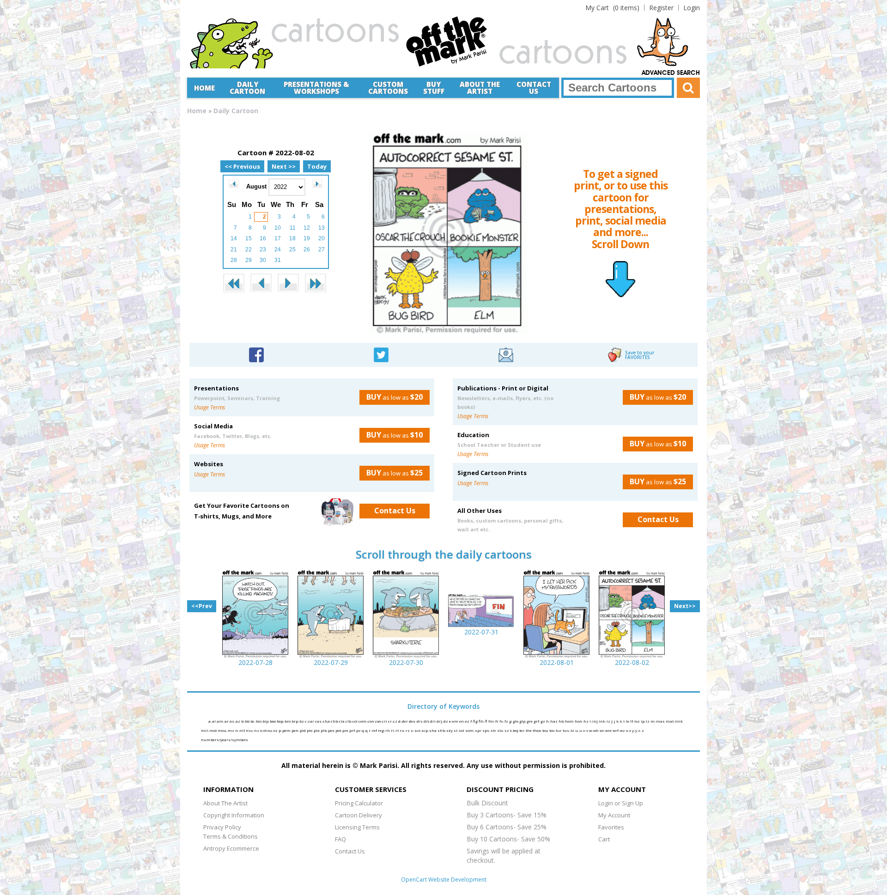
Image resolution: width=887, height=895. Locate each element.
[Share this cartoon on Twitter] (381, 353)
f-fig (474, 721)
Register (661, 8)
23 (263, 249)
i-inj (594, 721)
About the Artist (480, 87)
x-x (629, 730)
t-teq (514, 730)
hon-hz (582, 721)
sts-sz (503, 730)
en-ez (464, 721)
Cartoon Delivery (358, 815)
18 (292, 238)
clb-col (352, 721)
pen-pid (299, 730)
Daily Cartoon (247, 87)
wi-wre (606, 730)
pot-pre (342, 730)
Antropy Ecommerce (231, 848)
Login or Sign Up (620, 803)
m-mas (658, 721)
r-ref (373, 730)
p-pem (285, 730)
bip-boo (269, 721)
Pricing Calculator (359, 803)
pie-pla (314, 730)
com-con (366, 721)
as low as (394, 397)
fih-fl (483, 721)
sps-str (489, 730)
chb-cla (338, 721)
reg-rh (384, 730)
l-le (626, 721)
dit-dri (430, 721)
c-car (310, 721)
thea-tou (541, 730)
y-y (635, 730)
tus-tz (569, 730)
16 (263, 238)
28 (234, 260)
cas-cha (323, 721)
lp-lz (645, 721)
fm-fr (493, 721)
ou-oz (273, 730)
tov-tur (556, 730)
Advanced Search (671, 73)
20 (321, 238)
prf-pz (355, 730)
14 (234, 238)
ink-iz (605, 721)
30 (263, 260)
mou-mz (226, 730)
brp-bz (298, 721)
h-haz (552, 721)
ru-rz (405, 730)
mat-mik (674, 721)
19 (307, 238)
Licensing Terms (357, 827)
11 (293, 228)
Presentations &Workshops (316, 87)
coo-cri (381, 721)
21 (234, 249)
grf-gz (540, 721)
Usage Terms (209, 407)
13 (321, 228)
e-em (454, 721)
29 (248, 260)
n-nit (240, 730)
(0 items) (612, 7)
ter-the (526, 730)
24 (277, 249)
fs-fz (504, 721)
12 (307, 228)
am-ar (223, 721)
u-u (579, 730)
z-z (641, 730)
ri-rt (395, 730)
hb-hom (567, 721)
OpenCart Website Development (443, 879)
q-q (365, 730)
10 (277, 228)
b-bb (245, 721)
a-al (212, 721)
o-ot (263, 730)
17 (277, 238)
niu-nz (253, 730)
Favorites (611, 827)
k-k (619, 721)
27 (321, 249)
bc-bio (256, 721)
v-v (586, 730)
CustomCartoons (388, 87)
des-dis (416, 721)
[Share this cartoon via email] (505, 353)
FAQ (340, 839)
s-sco (416, 730)
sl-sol (459, 730)
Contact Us (533, 87)
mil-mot (209, 730)
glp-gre (526, 721)
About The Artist (225, 803)
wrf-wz (619, 730)
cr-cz (393, 721)
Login (691, 8)
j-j (613, 721)
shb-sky (445, 730)
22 (248, 249)
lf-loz (635, 721)
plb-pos (328, 730)
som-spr (473, 730)
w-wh (594, 730)
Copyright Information (233, 815)
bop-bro (284, 721)
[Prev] (234, 183)
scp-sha (429, 730)
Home (204, 87)
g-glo (514, 721)
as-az (235, 721)
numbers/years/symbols (224, 739)
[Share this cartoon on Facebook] (256, 353)
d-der (403, 721)
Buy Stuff (433, 87)
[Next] (317, 183)
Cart (604, 839)
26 (307, 249)
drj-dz (443, 721)
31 (277, 260)
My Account (614, 815)
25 (292, 249)
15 (248, 238)
